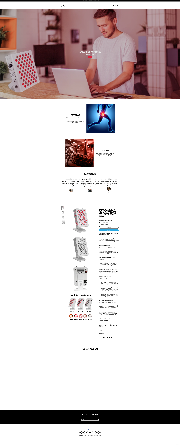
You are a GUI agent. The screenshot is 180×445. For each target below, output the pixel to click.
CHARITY (99, 5)
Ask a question (101, 333)
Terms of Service (95, 435)
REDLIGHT (77, 5)
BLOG (103, 5)
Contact (100, 435)
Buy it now (109, 230)
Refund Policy (85, 435)
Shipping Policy (90, 435)
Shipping (104, 220)
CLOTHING (82, 5)
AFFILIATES (93, 5)
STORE (72, 5)
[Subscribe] (98, 420)
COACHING (88, 5)
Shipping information (102, 330)
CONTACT (107, 5)
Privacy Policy (81, 435)
